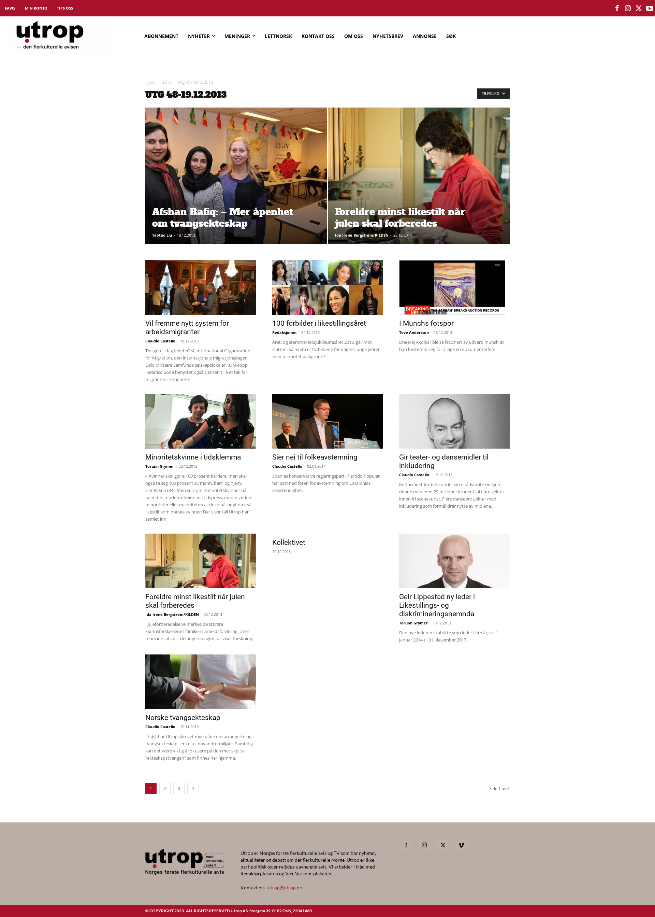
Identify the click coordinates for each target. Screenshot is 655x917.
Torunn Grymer (159, 466)
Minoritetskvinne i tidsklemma (193, 457)
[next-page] (193, 788)
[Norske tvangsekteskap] (200, 681)
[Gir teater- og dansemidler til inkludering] (454, 421)
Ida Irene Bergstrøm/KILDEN (362, 235)
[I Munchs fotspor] (454, 287)
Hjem (150, 82)
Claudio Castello (160, 340)
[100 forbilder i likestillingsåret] (327, 287)
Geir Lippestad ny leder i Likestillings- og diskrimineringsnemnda (437, 605)
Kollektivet (288, 542)
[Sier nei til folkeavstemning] (327, 421)
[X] (443, 845)
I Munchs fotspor (426, 323)
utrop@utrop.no (285, 887)
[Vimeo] (461, 845)
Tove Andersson (414, 332)
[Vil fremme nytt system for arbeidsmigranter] (200, 287)
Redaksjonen (284, 332)
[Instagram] (424, 845)
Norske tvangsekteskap (182, 718)
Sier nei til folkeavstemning (315, 457)
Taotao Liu (162, 235)
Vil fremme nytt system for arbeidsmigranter (187, 327)
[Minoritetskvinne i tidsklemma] (200, 421)
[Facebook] (406, 845)
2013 (167, 82)
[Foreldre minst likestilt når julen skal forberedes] (419, 186)
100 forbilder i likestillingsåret (319, 323)
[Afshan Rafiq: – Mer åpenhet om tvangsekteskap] (236, 186)
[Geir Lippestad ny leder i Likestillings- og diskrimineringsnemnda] (454, 561)
